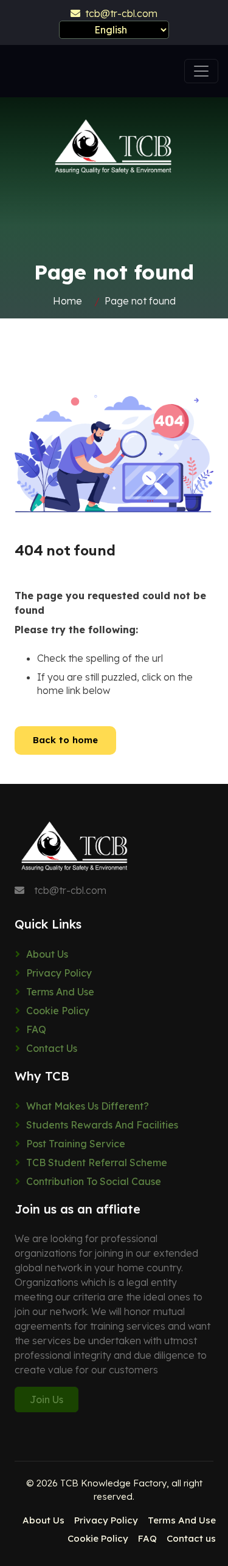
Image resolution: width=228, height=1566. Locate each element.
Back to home (65, 740)
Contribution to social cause (93, 1181)
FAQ (36, 1029)
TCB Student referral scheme (96, 1162)
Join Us (46, 1399)
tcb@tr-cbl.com (118, 13)
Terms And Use (60, 992)
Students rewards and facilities (102, 1125)
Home (67, 301)
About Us (47, 954)
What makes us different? (87, 1106)
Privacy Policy (59, 973)
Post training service (75, 1144)
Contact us (51, 1048)
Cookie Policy (57, 1011)
